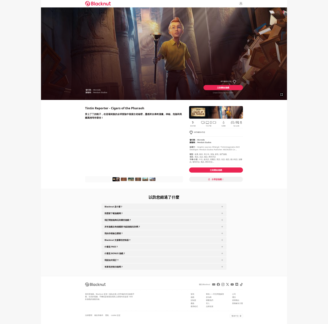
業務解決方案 (237, 303)
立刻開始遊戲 (223, 87)
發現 (192, 294)
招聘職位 (235, 300)
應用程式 (194, 306)
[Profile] (241, 4)
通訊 (234, 297)
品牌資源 (209, 306)
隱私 (107, 315)
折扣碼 (208, 297)
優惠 (192, 303)
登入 (208, 303)
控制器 (193, 300)
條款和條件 (98, 315)
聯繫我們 (209, 300)
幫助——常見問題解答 (215, 294)
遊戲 (192, 297)
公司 (234, 294)
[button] (223, 81)
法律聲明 (88, 315)
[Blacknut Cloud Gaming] (98, 3)
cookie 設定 (115, 315)
